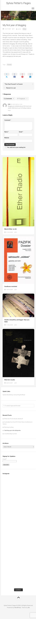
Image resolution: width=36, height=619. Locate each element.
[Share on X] (7, 75)
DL (26, 44)
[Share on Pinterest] (22, 75)
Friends (9, 64)
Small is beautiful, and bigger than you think (16, 321)
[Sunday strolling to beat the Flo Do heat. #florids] (18, 504)
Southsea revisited (10, 286)
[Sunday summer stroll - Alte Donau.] (18, 541)
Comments (10, 98)
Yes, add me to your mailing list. (16, 147)
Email (21, 132)
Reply (9, 110)
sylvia (19, 29)
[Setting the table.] (18, 578)
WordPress (17, 607)
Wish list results (9, 380)
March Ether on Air (10, 229)
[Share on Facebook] (14, 75)
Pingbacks (23, 98)
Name (6, 132)
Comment (7, 120)
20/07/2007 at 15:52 (17, 104)
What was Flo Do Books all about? (13, 418)
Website (6, 137)
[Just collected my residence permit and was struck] (18, 486)
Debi (9, 104)
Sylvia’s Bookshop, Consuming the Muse (14, 394)
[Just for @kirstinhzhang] (18, 559)
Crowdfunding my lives (10, 433)
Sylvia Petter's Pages (18, 3)
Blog (24, 29)
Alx (29, 607)
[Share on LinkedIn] (30, 75)
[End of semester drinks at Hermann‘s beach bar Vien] (18, 523)
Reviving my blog (8, 427)
